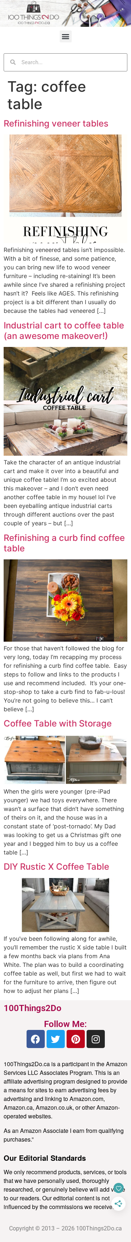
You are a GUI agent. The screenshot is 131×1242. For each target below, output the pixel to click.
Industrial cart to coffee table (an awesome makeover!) (64, 330)
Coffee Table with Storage (58, 723)
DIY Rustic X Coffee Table (56, 866)
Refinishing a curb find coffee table (64, 543)
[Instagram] (96, 1039)
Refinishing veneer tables (56, 123)
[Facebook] (36, 1039)
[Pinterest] (76, 1039)
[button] (66, 36)
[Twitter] (56, 1039)
